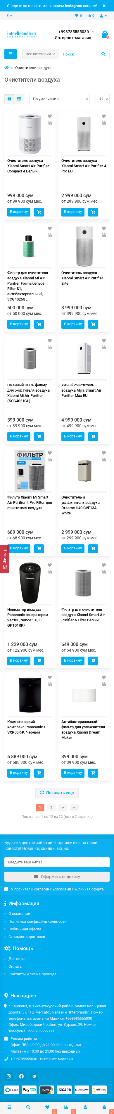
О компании (19, 913)
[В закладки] (50, 116)
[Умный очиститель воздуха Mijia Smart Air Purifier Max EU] (84, 358)
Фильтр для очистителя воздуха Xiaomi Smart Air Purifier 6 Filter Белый (83, 614)
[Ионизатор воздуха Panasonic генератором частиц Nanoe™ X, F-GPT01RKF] (30, 583)
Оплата (15, 966)
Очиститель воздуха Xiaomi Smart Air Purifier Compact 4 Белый (28, 165)
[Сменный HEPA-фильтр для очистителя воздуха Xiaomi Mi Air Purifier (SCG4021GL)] (30, 358)
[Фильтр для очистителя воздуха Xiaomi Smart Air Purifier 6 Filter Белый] (84, 583)
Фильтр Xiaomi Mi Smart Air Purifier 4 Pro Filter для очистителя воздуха (29, 502)
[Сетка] (9, 99)
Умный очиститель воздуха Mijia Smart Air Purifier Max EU (81, 390)
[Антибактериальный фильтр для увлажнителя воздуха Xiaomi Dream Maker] (84, 695)
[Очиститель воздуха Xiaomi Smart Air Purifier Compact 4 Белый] (30, 134)
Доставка (16, 959)
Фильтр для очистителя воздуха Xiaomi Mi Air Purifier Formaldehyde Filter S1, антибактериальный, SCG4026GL (27, 286)
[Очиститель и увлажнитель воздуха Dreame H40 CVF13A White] (84, 470)
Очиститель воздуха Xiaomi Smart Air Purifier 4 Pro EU (83, 165)
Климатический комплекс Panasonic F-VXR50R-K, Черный (27, 726)
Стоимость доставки (26, 937)
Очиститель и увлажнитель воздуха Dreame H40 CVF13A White (80, 505)
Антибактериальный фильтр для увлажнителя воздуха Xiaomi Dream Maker (83, 729)
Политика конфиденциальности (37, 921)
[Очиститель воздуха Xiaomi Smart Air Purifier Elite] (84, 246)
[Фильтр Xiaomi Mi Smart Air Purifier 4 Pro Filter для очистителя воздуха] (30, 470)
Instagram (73, 6)
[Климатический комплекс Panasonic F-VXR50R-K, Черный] (30, 695)
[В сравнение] (50, 123)
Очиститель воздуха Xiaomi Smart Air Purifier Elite (82, 278)
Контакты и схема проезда (32, 974)
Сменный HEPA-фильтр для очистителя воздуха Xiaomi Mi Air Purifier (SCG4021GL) (28, 393)
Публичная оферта (24, 929)
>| (74, 807)
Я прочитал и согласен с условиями (57, 889)
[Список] (19, 99)
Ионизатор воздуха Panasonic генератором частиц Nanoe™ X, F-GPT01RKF (27, 617)
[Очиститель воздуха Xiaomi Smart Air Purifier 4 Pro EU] (84, 134)
